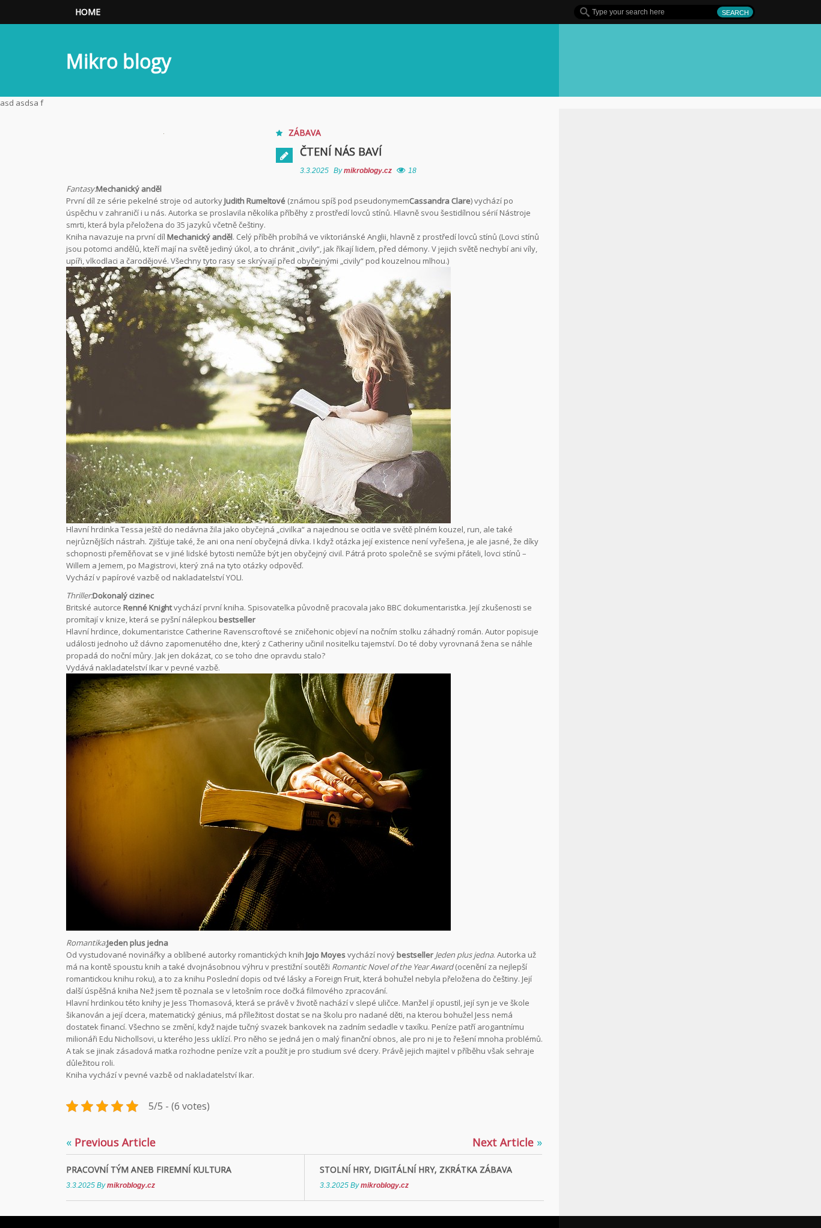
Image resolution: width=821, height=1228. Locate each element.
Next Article (507, 1142)
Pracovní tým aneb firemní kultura (148, 1169)
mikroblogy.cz (369, 170)
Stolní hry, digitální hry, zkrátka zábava (416, 1169)
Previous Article (111, 1142)
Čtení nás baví (341, 151)
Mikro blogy (118, 61)
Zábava (304, 132)
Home (87, 11)
